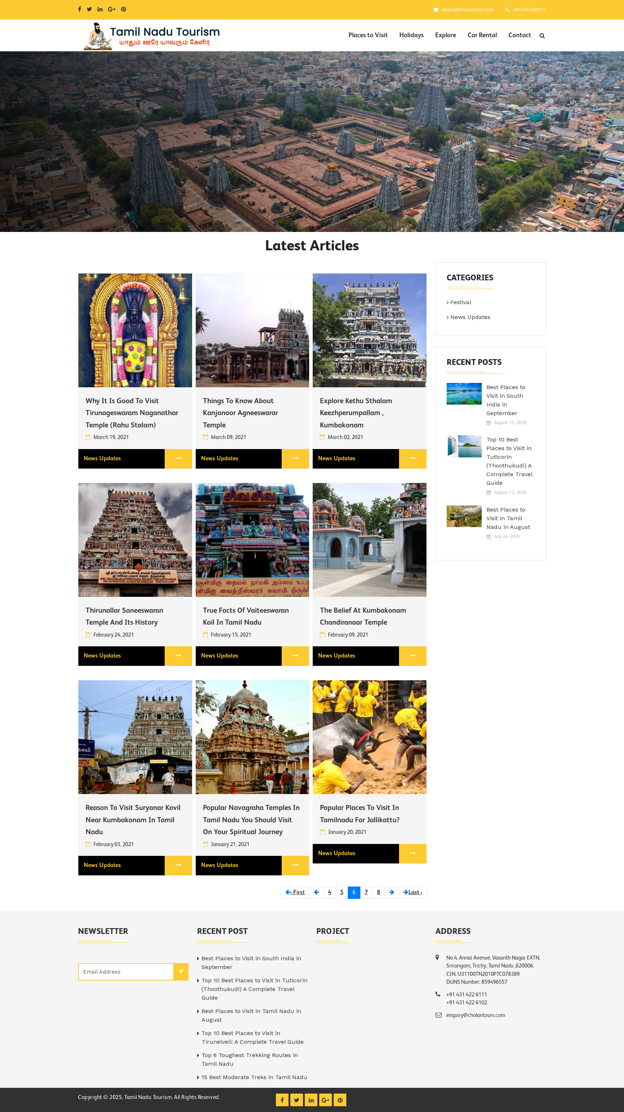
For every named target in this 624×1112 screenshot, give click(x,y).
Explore (445, 35)
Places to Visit (368, 35)
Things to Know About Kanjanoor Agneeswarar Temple (240, 413)
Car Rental (482, 35)
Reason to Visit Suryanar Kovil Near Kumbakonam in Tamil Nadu (133, 820)
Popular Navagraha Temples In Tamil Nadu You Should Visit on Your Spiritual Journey (251, 820)
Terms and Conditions (460, 1097)
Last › (415, 893)
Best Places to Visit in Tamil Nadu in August (508, 518)
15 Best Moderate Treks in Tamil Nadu (254, 1077)
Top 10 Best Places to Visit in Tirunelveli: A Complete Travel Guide (253, 1037)
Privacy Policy (516, 1097)
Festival (460, 302)
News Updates (102, 459)
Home (416, 1097)
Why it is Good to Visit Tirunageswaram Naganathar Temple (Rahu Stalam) (132, 413)
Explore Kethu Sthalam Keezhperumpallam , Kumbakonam (356, 413)
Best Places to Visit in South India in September (505, 400)
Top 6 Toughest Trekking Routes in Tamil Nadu (250, 1059)
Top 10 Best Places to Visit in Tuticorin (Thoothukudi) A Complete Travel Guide (509, 461)
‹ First (297, 893)
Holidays (411, 35)
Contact (519, 35)
